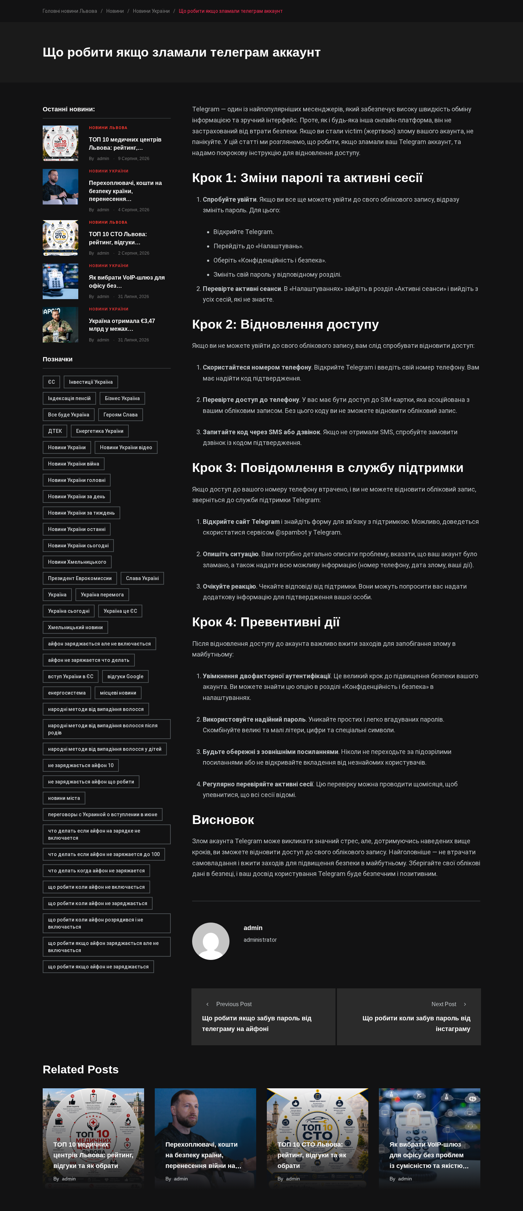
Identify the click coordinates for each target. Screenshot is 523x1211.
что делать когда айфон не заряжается (96, 870)
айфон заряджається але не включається (99, 644)
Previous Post (234, 1004)
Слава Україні (142, 578)
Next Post (444, 1004)
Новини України (108, 171)
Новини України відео (126, 447)
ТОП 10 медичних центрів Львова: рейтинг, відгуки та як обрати (93, 1155)
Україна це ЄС (120, 611)
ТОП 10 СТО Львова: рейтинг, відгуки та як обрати (312, 1155)
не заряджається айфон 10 (80, 765)
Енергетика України (99, 431)
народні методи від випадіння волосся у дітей (105, 749)
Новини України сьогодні (78, 545)
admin (103, 158)
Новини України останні (76, 529)
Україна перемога (102, 594)
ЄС (51, 382)
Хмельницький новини (75, 627)
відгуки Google (125, 676)
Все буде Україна (68, 415)
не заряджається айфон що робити (91, 782)
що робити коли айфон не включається (96, 887)
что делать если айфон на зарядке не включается (94, 834)
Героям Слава (121, 415)
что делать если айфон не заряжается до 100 (104, 854)
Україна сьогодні (68, 611)
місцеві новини (118, 693)
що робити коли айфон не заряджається (97, 903)
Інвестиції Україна (91, 382)
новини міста (64, 798)
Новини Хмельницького (77, 562)
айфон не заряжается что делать (89, 660)
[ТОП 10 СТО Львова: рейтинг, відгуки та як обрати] (60, 238)
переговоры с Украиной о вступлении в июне (102, 814)
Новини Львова (108, 128)
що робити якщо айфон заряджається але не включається (103, 946)
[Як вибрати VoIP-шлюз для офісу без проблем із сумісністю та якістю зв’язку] (60, 281)
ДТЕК (55, 431)
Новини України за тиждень (81, 513)
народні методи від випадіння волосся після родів (103, 729)
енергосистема (67, 693)
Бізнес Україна (122, 398)
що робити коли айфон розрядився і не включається (95, 923)
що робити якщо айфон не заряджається (98, 967)
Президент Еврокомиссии (80, 578)
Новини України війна (73, 464)
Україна (57, 594)
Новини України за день (76, 496)
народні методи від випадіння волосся (96, 709)
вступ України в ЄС (70, 676)
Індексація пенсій (69, 398)
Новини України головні (76, 480)
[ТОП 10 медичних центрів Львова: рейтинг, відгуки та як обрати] (60, 143)
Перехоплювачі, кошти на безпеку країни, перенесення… (125, 191)
